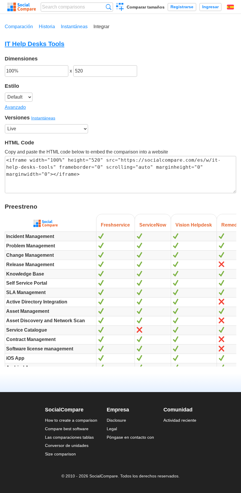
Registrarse (181, 7)
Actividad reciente (179, 420)
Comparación (19, 26)
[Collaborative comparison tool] (22, 7)
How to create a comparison (71, 420)
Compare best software (66, 428)
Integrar (101, 26)
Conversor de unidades (66, 445)
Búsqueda (108, 7)
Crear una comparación (120, 7)
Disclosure (116, 420)
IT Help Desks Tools (34, 44)
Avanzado (15, 107)
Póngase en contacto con (130, 437)
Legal (112, 428)
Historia (47, 26)
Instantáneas (74, 26)
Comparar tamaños (146, 7)
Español (230, 7)
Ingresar (210, 7)
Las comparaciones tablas (69, 437)
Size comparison (60, 454)
